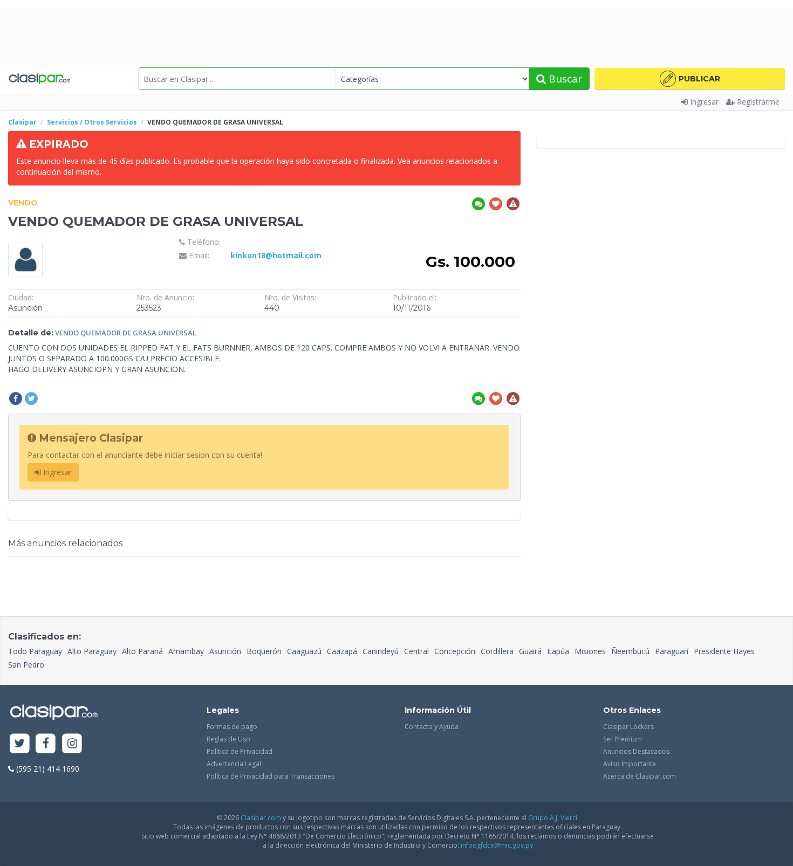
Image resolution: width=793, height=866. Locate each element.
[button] (689, 79)
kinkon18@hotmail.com (276, 255)
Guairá (530, 651)
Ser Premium (622, 739)
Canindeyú (381, 651)
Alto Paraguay (92, 651)
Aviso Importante (629, 763)
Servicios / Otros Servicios (92, 122)
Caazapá (342, 651)
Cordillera (497, 651)
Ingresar (704, 102)
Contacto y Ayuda (432, 726)
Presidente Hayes (724, 651)
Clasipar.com (261, 817)
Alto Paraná (142, 651)
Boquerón (264, 651)
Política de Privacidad (239, 751)
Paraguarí (671, 651)
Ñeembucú (630, 651)
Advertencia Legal (234, 763)
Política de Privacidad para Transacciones (270, 776)
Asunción (225, 651)
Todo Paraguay (35, 651)
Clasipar (22, 122)
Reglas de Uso (228, 739)
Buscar (564, 79)
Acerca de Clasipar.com (639, 776)
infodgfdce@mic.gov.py (497, 845)
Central (416, 651)
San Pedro (26, 664)
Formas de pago (232, 726)
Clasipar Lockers (628, 726)
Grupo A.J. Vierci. (553, 817)
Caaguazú (304, 651)
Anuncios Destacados (636, 751)
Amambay (186, 651)
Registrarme (758, 102)
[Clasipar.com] (39, 79)
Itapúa (558, 651)
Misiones (590, 651)
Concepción (454, 651)
